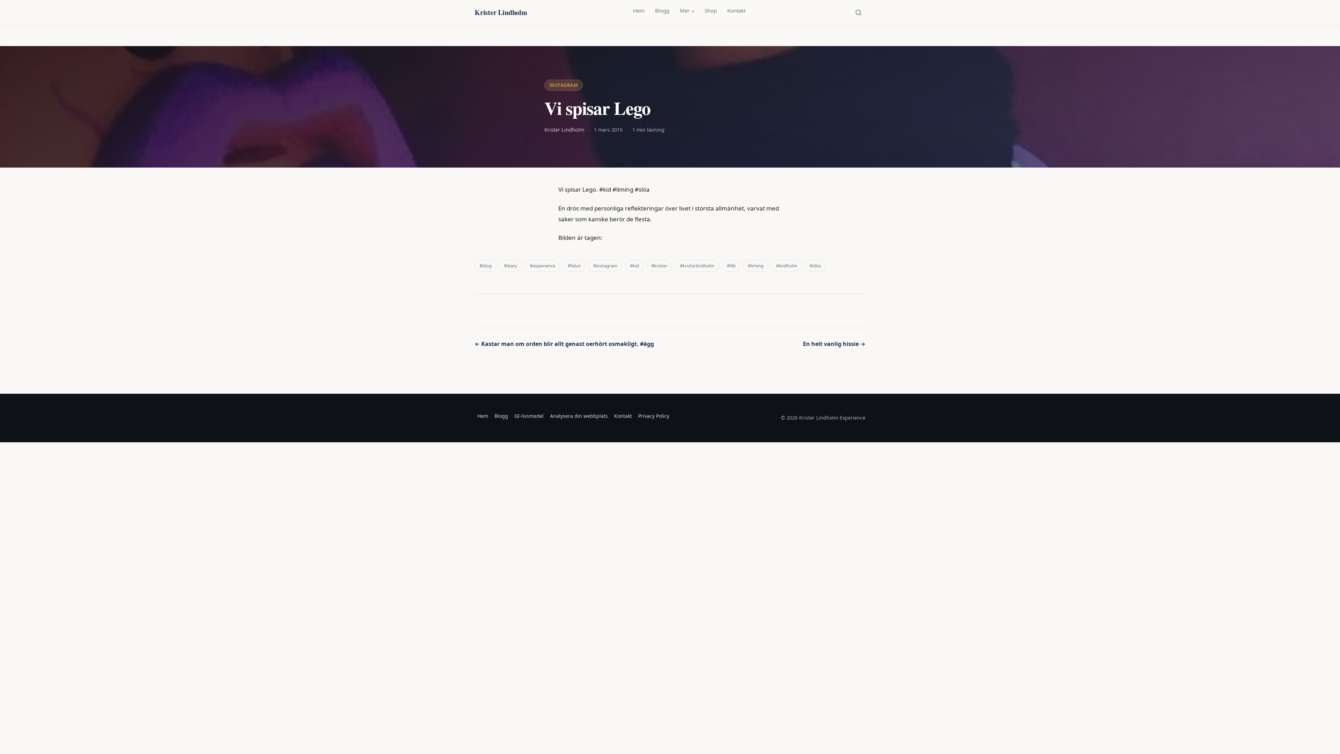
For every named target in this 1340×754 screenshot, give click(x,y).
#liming (756, 266)
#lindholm (786, 266)
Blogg (662, 10)
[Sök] (858, 13)
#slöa (815, 266)
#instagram (605, 266)
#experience (542, 266)
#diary (510, 266)
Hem (639, 10)
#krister (659, 266)
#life (731, 266)
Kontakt (736, 10)
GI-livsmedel (529, 416)
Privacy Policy (653, 416)
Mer (685, 10)
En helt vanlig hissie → (834, 344)
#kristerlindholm (697, 266)
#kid (634, 266)
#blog (485, 266)
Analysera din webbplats (579, 416)
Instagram (563, 85)
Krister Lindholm (501, 12)
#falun (574, 266)
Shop (711, 10)
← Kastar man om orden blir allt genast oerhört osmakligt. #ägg (564, 344)
